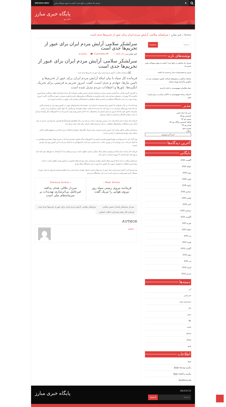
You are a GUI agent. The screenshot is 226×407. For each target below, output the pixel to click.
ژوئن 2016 (187, 255)
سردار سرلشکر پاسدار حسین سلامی (118, 207)
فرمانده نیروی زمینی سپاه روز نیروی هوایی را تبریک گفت (111, 189)
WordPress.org (185, 380)
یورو (189, 346)
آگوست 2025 (186, 217)
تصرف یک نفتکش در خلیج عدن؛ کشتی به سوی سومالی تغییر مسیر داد (73, 3)
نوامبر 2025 (186, 198)
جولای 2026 (186, 166)
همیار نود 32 (186, 125)
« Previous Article (60, 182)
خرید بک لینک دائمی (183, 113)
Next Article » (111, 182)
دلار (189, 308)
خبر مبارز (176, 34)
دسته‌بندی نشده (185, 302)
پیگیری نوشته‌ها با (182, 368)
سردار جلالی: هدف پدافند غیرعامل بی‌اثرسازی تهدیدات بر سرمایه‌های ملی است (60, 191)
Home (187, 34)
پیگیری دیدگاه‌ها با (182, 374)
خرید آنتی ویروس (168, 134)
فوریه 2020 (186, 242)
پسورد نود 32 (186, 119)
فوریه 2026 (186, 179)
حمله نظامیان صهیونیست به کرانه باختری (175, 88)
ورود (189, 361)
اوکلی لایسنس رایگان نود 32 (180, 122)
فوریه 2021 (186, 223)
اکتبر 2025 (187, 204)
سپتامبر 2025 (185, 211)
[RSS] (185, 3)
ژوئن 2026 (187, 173)
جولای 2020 (186, 229)
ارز (190, 289)
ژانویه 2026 (186, 185)
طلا (189, 321)
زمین (189, 314)
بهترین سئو (187, 128)
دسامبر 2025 (186, 192)
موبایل (188, 339)
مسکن (188, 333)
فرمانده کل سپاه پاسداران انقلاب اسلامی (116, 212)
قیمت (189, 327)
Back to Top (220, 398)
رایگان (188, 131)
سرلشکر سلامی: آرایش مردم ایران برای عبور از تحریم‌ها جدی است (87, 63)
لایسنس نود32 (185, 116)
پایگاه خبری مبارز (52, 14)
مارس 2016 (186, 274)
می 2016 (187, 261)
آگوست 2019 (186, 248)
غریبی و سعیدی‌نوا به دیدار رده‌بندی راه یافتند (174, 72)
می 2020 (187, 236)
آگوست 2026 (186, 160)
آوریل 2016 (186, 267)
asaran (84, 54)
